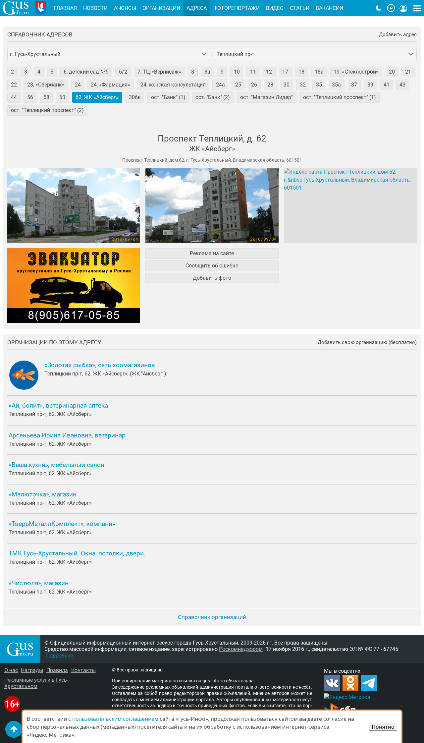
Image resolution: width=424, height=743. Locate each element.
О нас (11, 670)
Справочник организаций (212, 617)
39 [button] (370, 85)
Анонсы (125, 8)
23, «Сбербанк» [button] (46, 85)
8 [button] (192, 72)
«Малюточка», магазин (43, 494)
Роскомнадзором (241, 649)
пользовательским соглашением (115, 718)
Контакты (83, 670)
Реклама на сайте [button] (212, 253)
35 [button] (319, 85)
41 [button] (387, 85)
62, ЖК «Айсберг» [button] (97, 97)
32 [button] (303, 85)
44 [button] (14, 97)
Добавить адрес (398, 34)
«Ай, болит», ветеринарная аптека (58, 405)
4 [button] (38, 72)
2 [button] (12, 72)
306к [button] (135, 97)
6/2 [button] (123, 72)
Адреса (196, 8)
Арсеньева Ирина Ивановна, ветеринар (67, 435)
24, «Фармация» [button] (110, 85)
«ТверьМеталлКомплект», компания (62, 524)
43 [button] (402, 85)
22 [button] (14, 85)
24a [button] (220, 85)
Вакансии (329, 8)
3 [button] (25, 72)
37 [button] (354, 85)
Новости (95, 8)
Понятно (383, 726)
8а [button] (207, 72)
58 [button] (46, 97)
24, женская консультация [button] (173, 85)
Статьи (299, 8)
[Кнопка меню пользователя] (403, 8)
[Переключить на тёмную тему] (379, 8)
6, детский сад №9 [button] (86, 72)
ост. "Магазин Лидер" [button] (266, 97)
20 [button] (392, 72)
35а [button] (336, 85)
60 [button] (62, 97)
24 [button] (78, 85)
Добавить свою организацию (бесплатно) (367, 342)
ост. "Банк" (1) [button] (168, 97)
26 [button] (254, 85)
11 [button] (253, 72)
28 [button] (270, 85)
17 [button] (285, 72)
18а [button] (319, 72)
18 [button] (301, 72)
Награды (32, 670)
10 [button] (237, 72)
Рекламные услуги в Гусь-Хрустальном (36, 683)
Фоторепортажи (236, 8)
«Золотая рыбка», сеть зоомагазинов (99, 365)
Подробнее (59, 656)
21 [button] (408, 72)
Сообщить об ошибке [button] (212, 265)
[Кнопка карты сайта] (417, 8)
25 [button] (238, 85)
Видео (275, 8)
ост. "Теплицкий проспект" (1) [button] (339, 97)
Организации (161, 8)
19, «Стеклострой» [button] (356, 72)
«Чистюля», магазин (39, 583)
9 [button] (222, 72)
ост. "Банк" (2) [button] (212, 97)
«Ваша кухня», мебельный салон (56, 465)
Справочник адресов (40, 34)
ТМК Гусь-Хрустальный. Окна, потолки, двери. (77, 553)
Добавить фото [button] (212, 278)
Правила (57, 670)
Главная (65, 8)
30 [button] (287, 85)
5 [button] (51, 72)
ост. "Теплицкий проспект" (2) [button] (47, 110)
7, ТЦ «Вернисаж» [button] (159, 72)
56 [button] (30, 97)
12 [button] (269, 72)
